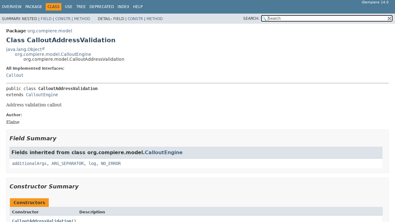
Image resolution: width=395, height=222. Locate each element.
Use (69, 7)
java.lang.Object (24, 49)
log (92, 163)
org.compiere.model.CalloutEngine (53, 54)
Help (138, 7)
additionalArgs (29, 163)
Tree (81, 7)
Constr (62, 19)
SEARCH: (251, 18)
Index (123, 7)
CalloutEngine (42, 94)
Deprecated (101, 7)
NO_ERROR (111, 163)
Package (33, 7)
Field (46, 19)
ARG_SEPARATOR (68, 163)
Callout (14, 75)
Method (82, 19)
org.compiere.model (49, 30)
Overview (12, 7)
